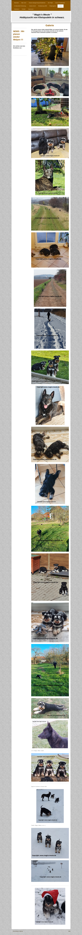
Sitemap (21, 931)
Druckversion (16, 931)
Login (69, 931)
